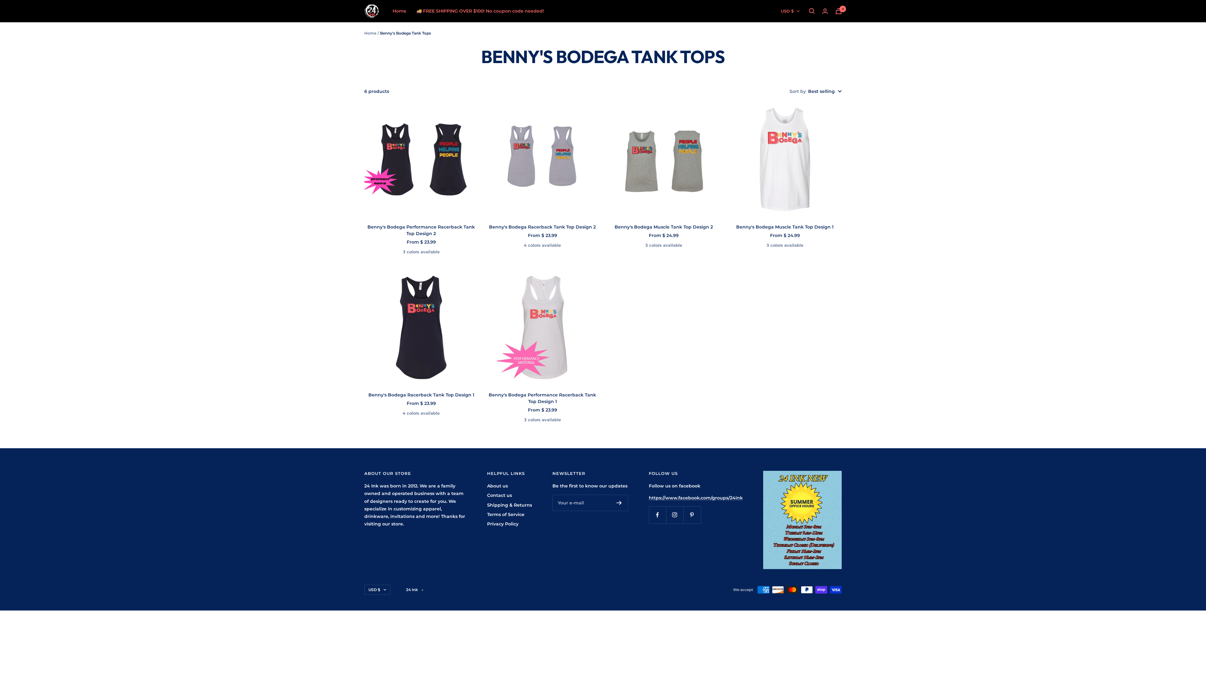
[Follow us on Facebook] (657, 515)
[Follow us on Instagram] (674, 515)
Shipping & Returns (509, 505)
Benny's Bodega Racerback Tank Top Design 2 (542, 227)
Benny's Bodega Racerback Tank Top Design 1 (421, 395)
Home (399, 11)
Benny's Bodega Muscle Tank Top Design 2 (664, 227)
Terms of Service (505, 514)
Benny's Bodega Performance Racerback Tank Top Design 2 (421, 230)
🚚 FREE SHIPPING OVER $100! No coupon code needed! (480, 11)
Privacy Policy (503, 524)
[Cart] (838, 11)
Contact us (499, 495)
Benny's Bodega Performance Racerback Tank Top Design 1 (542, 398)
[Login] (825, 11)
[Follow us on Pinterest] (692, 515)
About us (497, 486)
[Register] (619, 503)
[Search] (812, 11)
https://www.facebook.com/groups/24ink (696, 498)
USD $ (787, 10)
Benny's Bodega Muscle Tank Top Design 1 (785, 227)
